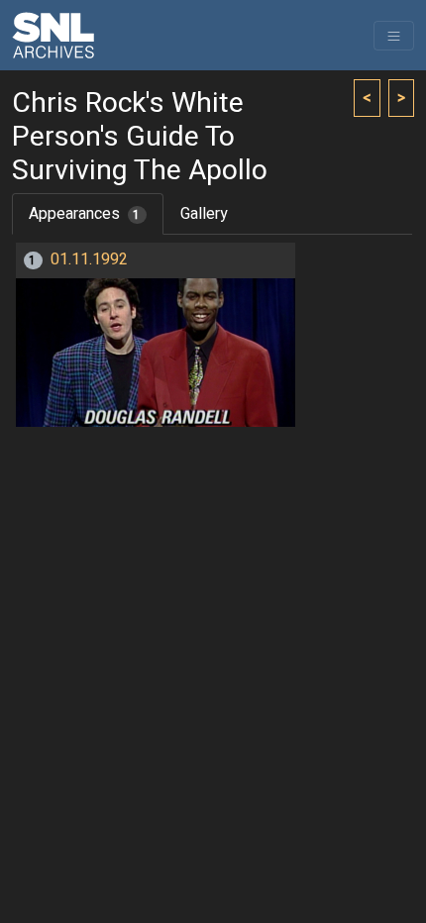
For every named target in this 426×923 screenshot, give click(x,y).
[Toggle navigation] (393, 36)
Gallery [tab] (204, 214)
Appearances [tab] (85, 214)
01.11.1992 (89, 259)
